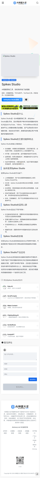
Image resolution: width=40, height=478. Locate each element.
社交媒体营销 (9, 95)
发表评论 (33, 379)
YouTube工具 (27, 93)
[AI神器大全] (20, 3)
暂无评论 (8, 342)
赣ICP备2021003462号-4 (28, 473)
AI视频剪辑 (5, 80)
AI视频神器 (13, 80)
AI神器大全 (18, 473)
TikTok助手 (18, 93)
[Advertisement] (20, 33)
